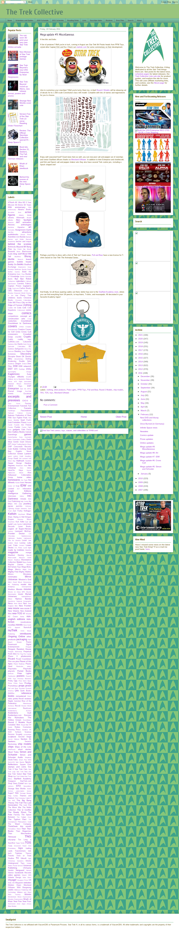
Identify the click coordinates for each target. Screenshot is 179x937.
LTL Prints (18, 548)
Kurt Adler (20, 522)
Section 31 (26, 739)
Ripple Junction (14, 701)
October (144, 384)
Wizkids (27, 894)
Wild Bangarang (24, 887)
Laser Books (24, 526)
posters (20, 676)
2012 (140, 369)
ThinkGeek (13, 826)
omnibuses (25, 633)
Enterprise (13, 388)
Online (21, 636)
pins (17, 661)
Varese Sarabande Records (19, 873)
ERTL (29, 389)
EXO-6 (25, 401)
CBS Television (15, 291)
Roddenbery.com (15, 715)
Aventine (12, 237)
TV (17, 858)
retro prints (13, 698)
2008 (140, 486)
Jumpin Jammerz (21, 508)
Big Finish (17, 249)
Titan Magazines (23, 831)
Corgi (29, 319)
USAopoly (27, 868)
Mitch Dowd (12, 582)
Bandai (22, 237)
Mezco (18, 569)
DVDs (28, 369)
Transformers (20, 851)
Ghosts (28, 442)
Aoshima (11, 227)
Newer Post (46, 417)
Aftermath (20, 218)
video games (14, 875)
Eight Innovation (25, 381)
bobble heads (24, 262)
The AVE (11, 800)
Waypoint (19, 883)
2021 (140, 335)
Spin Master (20, 762)
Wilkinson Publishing (21, 890)
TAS (42, 393)
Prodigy (27, 683)
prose (28, 685)
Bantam (28, 237)
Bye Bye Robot (23, 279)
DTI (15, 369)
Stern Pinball (18, 783)
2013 (140, 365)
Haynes (11, 465)
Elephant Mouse (14, 384)
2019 (140, 342)
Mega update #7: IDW (150, 457)
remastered (21, 696)
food (23, 420)
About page (159, 83)
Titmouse (12, 837)
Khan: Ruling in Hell (16, 517)
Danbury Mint (12, 344)
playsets (11, 671)
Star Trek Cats (21, 769)
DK (23, 357)
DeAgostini (19, 349)
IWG (15, 504)
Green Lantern (24, 453)
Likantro (18, 540)
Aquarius (21, 227)
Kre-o (29, 519)
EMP (29, 386)
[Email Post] (55, 387)
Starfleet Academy (22, 778)
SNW (29, 760)
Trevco (28, 853)
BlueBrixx (18, 256)
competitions (13, 316)
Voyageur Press (22, 880)
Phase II (13, 656)
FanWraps (11, 410)
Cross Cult (26, 332)
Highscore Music (15, 473)
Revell (21, 699)
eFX (15, 381)
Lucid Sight (27, 548)
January (144, 474)
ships (11, 746)
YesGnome (12, 904)
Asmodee (11, 230)
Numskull (27, 627)
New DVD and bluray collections (149, 418)
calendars (20, 281)
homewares (14, 480)
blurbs (11, 259)
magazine (13, 552)
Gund (16, 458)
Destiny (17, 351)
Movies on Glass (14, 592)
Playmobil (27, 669)
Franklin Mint (19, 425)
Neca (10, 603)
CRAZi (21, 327)
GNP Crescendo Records (19, 447)
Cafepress (11, 281)
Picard (11, 658)
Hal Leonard (23, 458)
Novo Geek (27, 625)
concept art (25, 316)
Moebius (11, 589)
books (20, 264)
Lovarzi (21, 545)
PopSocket (11, 676)
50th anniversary (16, 207)
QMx (17, 691)
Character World (19, 293)
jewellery (27, 504)
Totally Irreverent (14, 846)
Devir (23, 351)
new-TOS (17, 613)
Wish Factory (14, 894)
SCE (10, 732)
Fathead (11, 413)
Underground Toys (16, 863)
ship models (118, 390)
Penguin (28, 647)
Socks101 (11, 762)
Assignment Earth (23, 230)
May (143, 403)
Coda (19, 308)
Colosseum (21, 310)
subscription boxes (23, 791)
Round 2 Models (103, 90)
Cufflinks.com (13, 342)
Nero (25, 603)
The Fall (18, 803)
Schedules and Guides (24, 20)
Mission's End (25, 579)
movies (27, 589)
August (144, 391)
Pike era (11, 661)
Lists (84, 20)
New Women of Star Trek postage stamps (25, 55)
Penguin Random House (19, 649)
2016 (140, 354)
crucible (18, 337)
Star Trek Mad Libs (24, 771)
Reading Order (73, 20)
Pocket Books (24, 671)
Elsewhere (27, 384)
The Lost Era (25, 805)
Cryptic (27, 336)
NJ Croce (13, 617)
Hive (29, 473)
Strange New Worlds (17, 789)
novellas (11, 625)
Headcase (19, 465)
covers (12, 326)
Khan (29, 514)
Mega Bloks (26, 567)
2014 (140, 361)
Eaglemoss (14, 374)
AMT (18, 222)
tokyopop (11, 840)
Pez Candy (27, 654)
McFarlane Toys (14, 567)
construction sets (16, 318)
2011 (140, 373)
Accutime (11, 212)
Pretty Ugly (12, 681)
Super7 (11, 793)
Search (130, 20)
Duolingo (22, 369)
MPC (23, 592)
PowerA (28, 676)
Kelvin (12, 513)
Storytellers (27, 786)
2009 (140, 482)
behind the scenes (19, 244)
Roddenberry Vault (19, 713)
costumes (12, 321)
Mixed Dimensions (24, 582)
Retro (29, 696)
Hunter (17, 482)
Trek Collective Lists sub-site (147, 76)
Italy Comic (24, 501)
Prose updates (146, 439)
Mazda (29, 564)
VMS (29, 875)
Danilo (20, 344)
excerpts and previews (19, 398)
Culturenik (27, 342)
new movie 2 (25, 608)
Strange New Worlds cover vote (25, 103)
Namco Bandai (23, 599)
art (29, 227)
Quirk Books (25, 691)
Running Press (14, 730)
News (10, 20)
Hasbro (28, 463)
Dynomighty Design (19, 372)
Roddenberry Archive (19, 711)
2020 (140, 339)
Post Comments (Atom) (88, 424)
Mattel (19, 562)
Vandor (11, 870)
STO (18, 786)
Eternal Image (15, 391)
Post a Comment (50, 405)
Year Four (26, 901)
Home (84, 417)
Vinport (24, 875)
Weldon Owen (14, 885)
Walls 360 (11, 883)
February (145, 414)
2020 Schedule (43, 20)
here (148, 549)
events (10, 394)
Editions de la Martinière (16, 379)
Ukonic (28, 861)
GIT (9, 444)
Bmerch (20, 259)
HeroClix (11, 470)
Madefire (28, 550)
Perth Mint (12, 654)
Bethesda (12, 247)
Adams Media (25, 215)
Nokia (22, 616)
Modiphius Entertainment (19, 587)
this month (25, 826)
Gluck (29, 444)
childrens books (15, 298)
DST (10, 369)
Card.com (15, 288)
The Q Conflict (24, 810)
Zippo (23, 904)
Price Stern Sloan (25, 681)
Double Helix (25, 361)
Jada (20, 504)
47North (11, 202)
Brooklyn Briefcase (14, 269)
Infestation (27, 489)
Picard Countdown (23, 659)
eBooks (20, 376)
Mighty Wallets (25, 572)
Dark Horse (27, 344)
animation (27, 222)
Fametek (23, 406)
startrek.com (81, 47)
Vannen (28, 870)
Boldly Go (12, 264)
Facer (18, 403)
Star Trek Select (15, 774)
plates (29, 666)
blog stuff (17, 254)
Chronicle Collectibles (23, 300)
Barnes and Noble (16, 239)
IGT (18, 489)
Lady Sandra (17, 524)
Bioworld (11, 252)
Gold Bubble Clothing (17, 449)
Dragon (18, 364)
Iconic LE (11, 486)
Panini (28, 642)
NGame (28, 613)
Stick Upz (27, 783)
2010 (140, 478)
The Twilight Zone (24, 817)
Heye (21, 470)
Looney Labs (25, 543)
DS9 (15, 366)
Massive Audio (25, 557)
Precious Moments (24, 678)
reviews (27, 698)
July (143, 395)
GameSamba (12, 437)
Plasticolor (19, 666)
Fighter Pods (22, 418)
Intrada (23, 499)
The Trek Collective (34, 12)
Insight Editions (19, 491)
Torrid (22, 843)
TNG (28, 836)
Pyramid (22, 688)
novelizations (26, 622)
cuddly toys (24, 339)
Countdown (26, 321)
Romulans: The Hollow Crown (19, 718)
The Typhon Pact (17, 819)
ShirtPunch (11, 749)
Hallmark (20, 461)
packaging (21, 639)
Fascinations (26, 411)
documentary (18, 359)
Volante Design (14, 877)
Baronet (28, 239)
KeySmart (21, 514)
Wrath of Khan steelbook (24, 165)
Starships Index (96, 20)
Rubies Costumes (23, 727)
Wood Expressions (24, 897)
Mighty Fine (13, 572)
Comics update (146, 435)
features (11, 415)
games (27, 434)
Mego (10, 569)
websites (27, 883)
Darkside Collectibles (16, 346)
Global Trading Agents (19, 444)
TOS (47, 393)
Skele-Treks (13, 760)
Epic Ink (23, 389)
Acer (19, 212)
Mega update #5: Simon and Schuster (150, 467)
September (146, 388)
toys (51, 393)
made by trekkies (16, 550)
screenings (27, 734)
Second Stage (24, 737)
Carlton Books (25, 288)
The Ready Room (17, 812)
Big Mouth (27, 249)
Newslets (144, 431)
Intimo (22, 496)
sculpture (12, 737)
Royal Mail (24, 725)
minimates (12, 577)
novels (19, 624)
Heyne (29, 470)
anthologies (26, 225)
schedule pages (142, 74)
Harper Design (15, 463)
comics (26, 313)
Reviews (109, 20)
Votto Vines (27, 877)
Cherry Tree (25, 295)
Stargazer (12, 781)
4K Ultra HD (20, 202)
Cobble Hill (12, 308)
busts (10, 279)
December (145, 376)
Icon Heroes (25, 482)
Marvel (29, 555)
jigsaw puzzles (15, 506)
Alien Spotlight (23, 220)
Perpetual (27, 652)
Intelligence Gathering (19, 493)
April (143, 407)
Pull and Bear (97, 255)
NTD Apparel (14, 627)
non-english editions (19, 617)
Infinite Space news (148, 428)
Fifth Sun (12, 418)
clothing (50, 390)
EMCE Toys (15, 386)
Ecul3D (28, 377)
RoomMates (27, 720)
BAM (17, 237)
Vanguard (20, 870)
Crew (18, 332)
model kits (26, 584)
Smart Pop (23, 760)
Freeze (28, 425)
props (21, 685)
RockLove (27, 708)
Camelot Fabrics (24, 284)
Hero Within (25, 468)
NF (24, 614)
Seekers (11, 741)
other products (60, 390)
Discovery (26, 353)
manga (28, 553)
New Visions (13, 611)
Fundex (10, 427)
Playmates (12, 669)
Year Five (17, 901)
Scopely (19, 734)
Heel (25, 465)
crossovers (13, 334)
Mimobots (27, 574)
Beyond (19, 247)
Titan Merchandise (19, 834)
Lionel (24, 540)
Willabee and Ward (24, 892)
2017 (140, 350)
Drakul (24, 363)
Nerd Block (18, 603)
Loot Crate (12, 545)
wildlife (10, 890)
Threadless (12, 829)
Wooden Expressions (15, 899)
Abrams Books (24, 210)
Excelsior (27, 394)
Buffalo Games (14, 272)
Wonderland (12, 897)
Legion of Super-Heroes (19, 529)
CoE (24, 307)
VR (30, 880)
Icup (17, 486)
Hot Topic (24, 480)
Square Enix (25, 764)
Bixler (18, 251)
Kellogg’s (27, 511)
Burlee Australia (25, 276)
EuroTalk (28, 391)
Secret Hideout (13, 739)
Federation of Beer (23, 415)
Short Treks (13, 752)
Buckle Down (26, 269)
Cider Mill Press (14, 303)
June (143, 399)
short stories (24, 749)
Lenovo (10, 531)
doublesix (11, 363)
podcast (10, 673)
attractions (26, 232)
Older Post (121, 417)
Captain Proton (14, 286)
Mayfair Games (15, 565)
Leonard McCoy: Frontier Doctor (19, 532)
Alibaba (10, 220)
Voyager (12, 880)
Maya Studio (27, 562)
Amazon (11, 222)
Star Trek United (18, 776)
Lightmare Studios (15, 538)
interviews (12, 496)
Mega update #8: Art (149, 453)
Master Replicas (14, 560)
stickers (10, 786)
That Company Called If (23, 798)
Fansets (27, 408)
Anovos (11, 225)
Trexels (11, 856)
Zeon (18, 904)
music (20, 594)
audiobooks (13, 234)
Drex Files (120, 20)
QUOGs (11, 693)
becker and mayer (23, 241)
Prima (10, 683)
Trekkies (18, 853)
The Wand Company (19, 824)
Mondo (19, 589)
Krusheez (11, 522)
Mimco (10, 574)
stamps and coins (17, 767)
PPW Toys (81, 390)
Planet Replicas (19, 664)
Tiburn (19, 829)
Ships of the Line (23, 747)
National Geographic (24, 601)
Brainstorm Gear (24, 267)
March (144, 410)
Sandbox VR (26, 729)
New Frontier (25, 606)
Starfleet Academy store (108, 292)
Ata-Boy (10, 232)
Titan (24, 829)
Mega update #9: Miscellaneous (147, 447)
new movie (13, 608)
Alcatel (29, 217)
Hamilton (28, 461)
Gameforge (12, 435)
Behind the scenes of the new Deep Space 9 (25, 181)
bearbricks (11, 241)
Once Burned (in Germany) (152, 424)
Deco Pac (27, 349)
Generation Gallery (19, 439)
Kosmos (20, 519)
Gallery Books (18, 432)
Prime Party (18, 683)
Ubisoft (23, 858)
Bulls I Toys (21, 274)
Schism (18, 732)
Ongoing (12, 636)
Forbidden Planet (19, 422)
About (139, 20)
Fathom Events (24, 413)
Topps (18, 843)
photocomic (26, 656)
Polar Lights (71, 390)
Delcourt (11, 351)
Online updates (147, 443)
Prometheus (13, 686)
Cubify (10, 339)
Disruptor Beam (14, 357)
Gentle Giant (18, 442)
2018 (140, 346)
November (145, 380)
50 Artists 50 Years (23, 205)
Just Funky (17, 511)
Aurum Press (26, 234)
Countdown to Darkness (19, 323)
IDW (23, 485)
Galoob (28, 432)
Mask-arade (12, 557)
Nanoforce (11, 601)
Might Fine (27, 569)
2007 (140, 490)
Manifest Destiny (16, 555)
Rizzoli (17, 706)
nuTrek (12, 630)
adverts (11, 218)
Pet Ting (20, 654)
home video (24, 477)
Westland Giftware (78, 160)
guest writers (13, 456)
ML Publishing (13, 584)
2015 (140, 358)
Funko (17, 427)
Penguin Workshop (15, 651)
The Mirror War (14, 807)
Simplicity (28, 757)
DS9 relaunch (25, 366)
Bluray (27, 256)
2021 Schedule (58, 20)
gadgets (16, 429)
